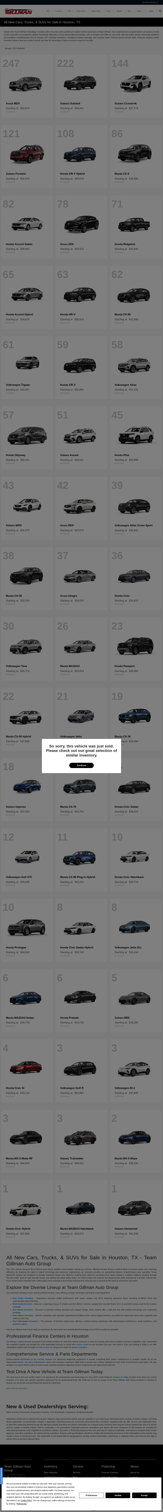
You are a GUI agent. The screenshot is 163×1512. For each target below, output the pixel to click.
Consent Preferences (1, 1476)
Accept (144, 1495)
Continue (81, 765)
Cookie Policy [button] (26, 1500)
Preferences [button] (22, 1504)
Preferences (91, 1495)
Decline (118, 1495)
